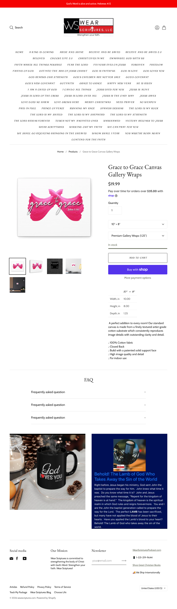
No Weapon (148, 102)
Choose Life (60, 592)
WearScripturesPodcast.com (147, 550)
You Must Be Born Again (142, 133)
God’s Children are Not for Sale (96, 77)
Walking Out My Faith (85, 127)
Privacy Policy (44, 586)
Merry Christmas (98, 102)
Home (19, 52)
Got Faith (67, 83)
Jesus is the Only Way (118, 96)
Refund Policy (27, 586)
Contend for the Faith (88, 139)
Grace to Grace (91, 83)
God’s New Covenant (39, 83)
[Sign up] (124, 561)
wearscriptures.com (26, 597)
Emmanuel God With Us (127, 58)
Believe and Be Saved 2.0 (144, 52)
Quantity (113, 203)
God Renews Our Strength (48, 77)
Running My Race (82, 108)
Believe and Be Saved (104, 52)
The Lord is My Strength (128, 114)
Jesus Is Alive (139, 89)
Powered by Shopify (46, 597)
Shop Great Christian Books (147, 565)
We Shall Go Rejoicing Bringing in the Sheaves (52, 133)
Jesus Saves (148, 96)
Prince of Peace (53, 108)
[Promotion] (47, 472)
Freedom (156, 64)
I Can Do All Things (77, 89)
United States (151, 588)
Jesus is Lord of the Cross (40, 96)
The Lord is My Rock (143, 108)
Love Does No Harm (35, 102)
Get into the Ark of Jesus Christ (63, 71)
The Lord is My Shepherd (86, 114)
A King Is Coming (41, 52)
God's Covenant (137, 77)
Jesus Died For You (110, 89)
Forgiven (137, 64)
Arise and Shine (71, 52)
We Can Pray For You (123, 127)
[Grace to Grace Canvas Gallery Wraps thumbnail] (17, 266)
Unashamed (111, 121)
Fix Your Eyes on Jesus (110, 64)
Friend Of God (23, 71)
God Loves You (153, 71)
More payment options (137, 277)
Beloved (39, 58)
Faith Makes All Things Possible (38, 64)
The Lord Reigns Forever (32, 121)
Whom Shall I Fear (105, 133)
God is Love (129, 71)
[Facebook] (17, 559)
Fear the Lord (77, 64)
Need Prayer (125, 102)
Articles (13, 586)
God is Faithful (104, 71)
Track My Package (18, 592)
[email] (11, 559)
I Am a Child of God (42, 89)
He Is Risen (144, 83)
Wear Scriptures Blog (40, 592)
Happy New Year (119, 83)
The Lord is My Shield (46, 114)
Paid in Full (27, 108)
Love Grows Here (66, 102)
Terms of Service (62, 586)
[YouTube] (24, 559)
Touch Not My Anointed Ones (76, 121)
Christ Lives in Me (91, 58)
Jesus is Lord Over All (80, 96)
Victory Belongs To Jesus (144, 121)
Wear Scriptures (51, 127)
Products (73, 151)
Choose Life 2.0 (61, 58)
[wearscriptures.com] (88, 27)
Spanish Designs (111, 108)
